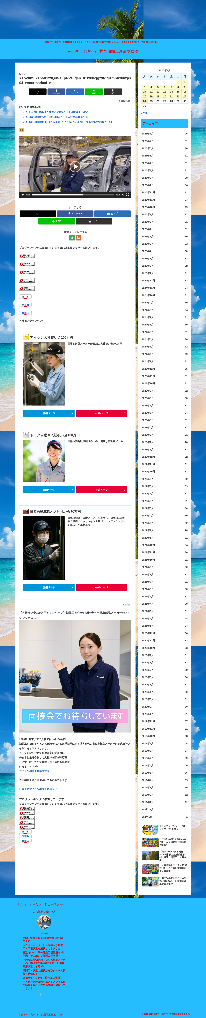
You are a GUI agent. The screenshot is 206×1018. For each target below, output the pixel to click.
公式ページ (101, 413)
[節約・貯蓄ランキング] (27, 263)
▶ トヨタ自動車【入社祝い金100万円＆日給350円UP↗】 (58, 111)
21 (171, 96)
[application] (75, 167)
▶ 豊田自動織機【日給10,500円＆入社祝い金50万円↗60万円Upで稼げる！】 (69, 122)
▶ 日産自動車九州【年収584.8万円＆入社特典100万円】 (57, 117)
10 (144, 91)
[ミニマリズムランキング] (27, 280)
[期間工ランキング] (27, 288)
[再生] (22, 194)
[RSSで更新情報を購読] (78, 237)
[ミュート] (123, 194)
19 (158, 96)
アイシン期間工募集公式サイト (37, 771)
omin (44, 933)
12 (158, 91)
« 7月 (144, 113)
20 (164, 96)
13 (164, 91)
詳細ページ (49, 413)
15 (178, 91)
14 (171, 91)
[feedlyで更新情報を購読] (72, 237)
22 (178, 96)
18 (151, 96)
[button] (113, 91)
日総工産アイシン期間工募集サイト (39, 789)
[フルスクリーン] (127, 194)
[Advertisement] (84, 19)
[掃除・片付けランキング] (27, 255)
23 (184, 96)
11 (151, 91)
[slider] (73, 194)
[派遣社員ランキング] (27, 272)
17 (144, 96)
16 (184, 91)
